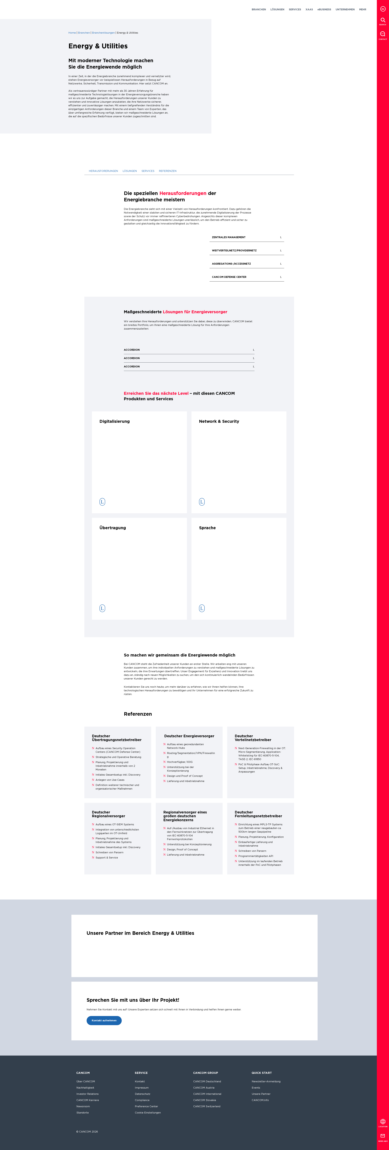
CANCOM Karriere (87, 1100)
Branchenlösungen (103, 32)
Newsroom (83, 1106)
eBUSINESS (324, 9)
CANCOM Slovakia (204, 1100)
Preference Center (146, 1106)
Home (72, 32)
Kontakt (140, 1081)
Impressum (142, 1087)
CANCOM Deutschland (207, 1081)
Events (256, 1087)
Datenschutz (142, 1094)
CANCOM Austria (203, 1087)
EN (383, 9)
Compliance (142, 1100)
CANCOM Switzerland (206, 1106)
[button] (259, 9)
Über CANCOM (85, 1081)
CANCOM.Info (260, 1100)
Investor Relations (87, 1094)
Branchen (84, 32)
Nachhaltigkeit (85, 1087)
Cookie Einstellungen (148, 1112)
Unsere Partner (261, 1094)
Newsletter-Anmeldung (266, 1081)
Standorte (82, 1112)
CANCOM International (207, 1094)
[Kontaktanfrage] (383, 34)
